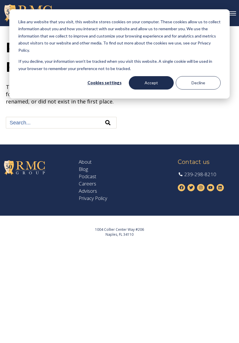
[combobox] (61, 122)
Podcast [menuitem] (87, 176)
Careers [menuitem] (87, 184)
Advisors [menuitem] (88, 191)
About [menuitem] (85, 162)
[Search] (108, 123)
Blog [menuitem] (83, 169)
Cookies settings (104, 82)
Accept (151, 82)
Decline (198, 82)
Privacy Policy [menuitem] (93, 198)
